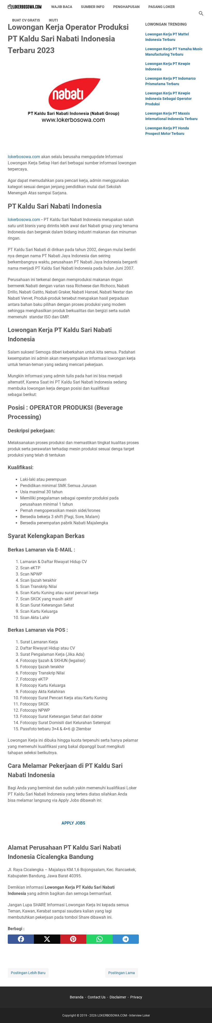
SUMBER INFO (92, 7)
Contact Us (96, 997)
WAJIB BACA (61, 7)
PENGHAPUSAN (126, 7)
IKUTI (53, 20)
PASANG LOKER (161, 7)
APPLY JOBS (73, 823)
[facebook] (21, 939)
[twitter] (47, 939)
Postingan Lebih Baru (28, 973)
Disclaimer (118, 997)
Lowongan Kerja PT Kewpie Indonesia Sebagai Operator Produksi (168, 98)
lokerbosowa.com (24, 156)
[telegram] (126, 939)
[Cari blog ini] (201, 13)
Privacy (136, 997)
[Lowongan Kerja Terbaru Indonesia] (25, 6)
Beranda (77, 997)
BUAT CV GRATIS (26, 20)
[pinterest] (73, 939)
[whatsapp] (99, 939)
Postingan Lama (121, 973)
